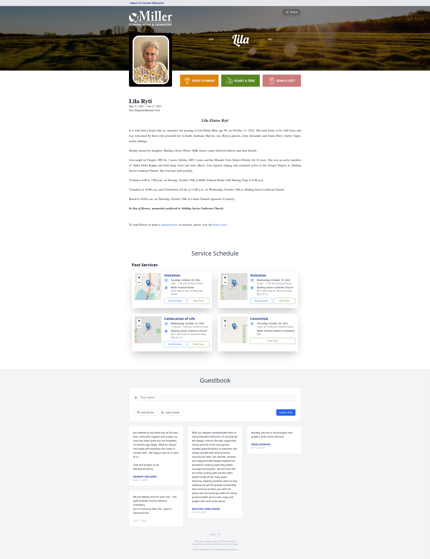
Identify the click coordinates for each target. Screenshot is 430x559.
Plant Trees (198, 300)
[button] (148, 283)
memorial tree (169, 224)
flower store (220, 224)
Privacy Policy (205, 544)
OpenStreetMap (218, 549)
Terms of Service (224, 544)
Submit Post (286, 412)
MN (259, 334)
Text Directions (175, 300)
